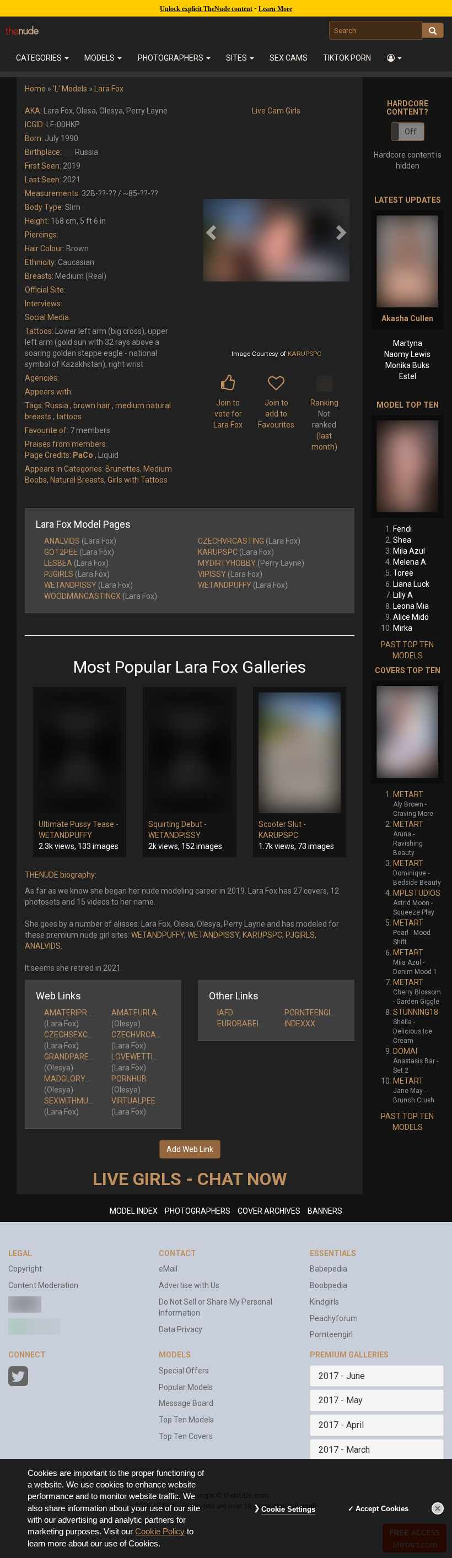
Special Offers (184, 1370)
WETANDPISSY (70, 585)
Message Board (186, 1403)
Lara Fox (108, 88)
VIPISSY (212, 574)
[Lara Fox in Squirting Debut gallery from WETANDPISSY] (189, 753)
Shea (402, 539)
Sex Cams (289, 57)
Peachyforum (334, 1318)
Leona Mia (411, 606)
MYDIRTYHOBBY (227, 563)
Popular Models (186, 1387)
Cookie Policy (160, 1531)
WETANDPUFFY (224, 585)
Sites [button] (237, 57)
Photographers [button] (171, 57)
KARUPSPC (304, 354)
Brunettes (122, 468)
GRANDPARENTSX (76, 1056)
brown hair (91, 405)
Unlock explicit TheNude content (206, 9)
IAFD (225, 1012)
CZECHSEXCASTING (79, 1034)
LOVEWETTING (137, 1056)
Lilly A (403, 595)
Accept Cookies (382, 1509)
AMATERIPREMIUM (77, 1012)
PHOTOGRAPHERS (197, 1211)
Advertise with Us (189, 1285)
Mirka (402, 628)
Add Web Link (189, 1149)
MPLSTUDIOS (416, 893)
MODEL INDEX (134, 1211)
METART (408, 794)
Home (35, 88)
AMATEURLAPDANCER (151, 1012)
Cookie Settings (288, 1509)
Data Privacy (180, 1329)
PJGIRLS (58, 574)
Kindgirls (324, 1301)
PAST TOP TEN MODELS (407, 650)
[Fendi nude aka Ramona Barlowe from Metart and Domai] (407, 466)
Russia (56, 405)
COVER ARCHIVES (269, 1211)
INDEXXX (299, 1023)
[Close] (438, 1508)
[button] (394, 58)
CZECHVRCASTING (231, 541)
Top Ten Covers (186, 1436)
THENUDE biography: (60, 874)
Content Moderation (43, 1285)
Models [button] (100, 57)
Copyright (25, 1268)
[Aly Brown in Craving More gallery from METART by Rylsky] (407, 732)
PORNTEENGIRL (311, 1012)
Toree (403, 573)
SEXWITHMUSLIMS (77, 1100)
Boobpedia (328, 1285)
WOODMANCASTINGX (82, 596)
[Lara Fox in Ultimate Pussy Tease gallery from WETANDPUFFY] (80, 753)
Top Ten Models (186, 1419)
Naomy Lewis (407, 354)
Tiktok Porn (347, 57)
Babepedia (328, 1268)
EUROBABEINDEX (247, 1023)
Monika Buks (407, 365)
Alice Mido (411, 617)
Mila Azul (409, 551)
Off (411, 131)
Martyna (407, 343)
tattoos (69, 416)
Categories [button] (39, 57)
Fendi (402, 528)
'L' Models (70, 88)
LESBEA (58, 563)
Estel (407, 376)
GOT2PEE (61, 552)
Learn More (275, 9)
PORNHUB (129, 1078)
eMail (168, 1268)
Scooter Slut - (282, 824)
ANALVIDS (62, 541)
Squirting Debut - (177, 824)
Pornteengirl (331, 1334)
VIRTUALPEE (133, 1100)
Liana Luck (411, 584)
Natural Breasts (77, 479)
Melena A (409, 562)
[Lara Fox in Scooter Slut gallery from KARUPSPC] (300, 753)
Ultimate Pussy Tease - (79, 824)
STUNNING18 (415, 1012)
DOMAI (405, 1051)
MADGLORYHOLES (76, 1078)
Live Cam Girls (276, 110)
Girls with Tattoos (137, 479)
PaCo (83, 455)
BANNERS (325, 1211)
